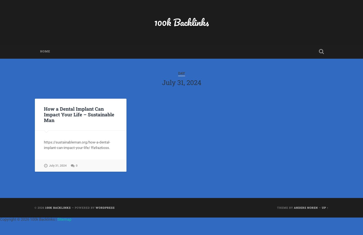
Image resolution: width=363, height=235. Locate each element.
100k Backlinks (181, 22)
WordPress (105, 207)
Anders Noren (306, 207)
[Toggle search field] (321, 51)
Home (45, 51)
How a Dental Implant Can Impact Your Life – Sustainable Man (79, 114)
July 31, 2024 (58, 165)
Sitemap (64, 219)
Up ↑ (325, 207)
